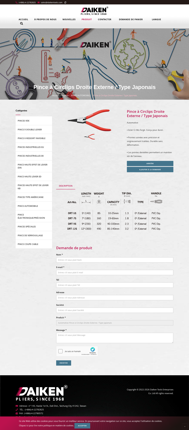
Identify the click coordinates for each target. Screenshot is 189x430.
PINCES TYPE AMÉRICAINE (30, 197)
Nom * (59, 254)
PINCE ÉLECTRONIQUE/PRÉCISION (31, 216)
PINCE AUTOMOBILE (81, 95)
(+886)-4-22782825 (27, 2)
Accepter (82, 426)
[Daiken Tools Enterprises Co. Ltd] (94, 10)
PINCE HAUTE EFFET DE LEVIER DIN (32, 166)
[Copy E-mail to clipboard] (64, 2)
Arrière (150, 163)
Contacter (104, 19)
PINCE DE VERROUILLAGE (30, 235)
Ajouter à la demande (150, 169)
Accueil (23, 19)
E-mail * (60, 267)
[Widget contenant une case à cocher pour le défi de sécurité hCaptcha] (77, 351)
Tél (57, 279)
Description (66, 185)
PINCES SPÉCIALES (27, 226)
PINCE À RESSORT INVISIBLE (31, 138)
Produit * (61, 317)
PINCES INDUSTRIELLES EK (31, 155)
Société (60, 305)
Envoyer (64, 363)
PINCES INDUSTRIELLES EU (31, 147)
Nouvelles (69, 19)
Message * (61, 330)
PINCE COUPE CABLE (28, 244)
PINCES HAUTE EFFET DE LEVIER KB (33, 187)
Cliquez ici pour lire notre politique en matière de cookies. (46, 425)
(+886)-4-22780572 (33, 413)
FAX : (21, 413)
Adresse (60, 292)
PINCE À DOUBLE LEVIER (30, 129)
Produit (87, 19)
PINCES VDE (23, 120)
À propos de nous (45, 19)
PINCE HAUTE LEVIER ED (29, 176)
